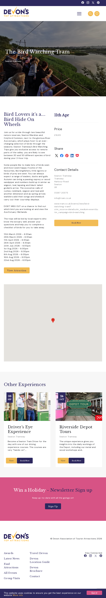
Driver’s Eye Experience (20, 429)
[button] (53, 320)
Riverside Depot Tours (75, 429)
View (11, 461)
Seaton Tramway (13, 61)
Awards (8, 553)
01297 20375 (61, 192)
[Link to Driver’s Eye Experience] (27, 406)
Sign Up (53, 506)
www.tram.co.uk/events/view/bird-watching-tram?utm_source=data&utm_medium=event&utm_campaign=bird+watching (76, 208)
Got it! (94, 592)
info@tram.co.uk (62, 198)
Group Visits (12, 578)
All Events (10, 573)
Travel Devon (39, 553)
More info (18, 595)
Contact (35, 576)
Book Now (76, 223)
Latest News (12, 558)
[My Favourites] (97, 13)
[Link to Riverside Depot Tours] (79, 406)
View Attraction (16, 270)
